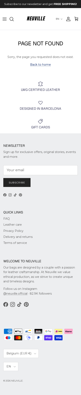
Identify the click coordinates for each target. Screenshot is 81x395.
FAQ (6, 218)
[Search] (13, 19)
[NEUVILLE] (36, 19)
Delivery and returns (18, 237)
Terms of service (15, 243)
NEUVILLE (17, 380)
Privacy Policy (13, 231)
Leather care (12, 224)
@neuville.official (15, 293)
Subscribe (17, 182)
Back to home (40, 64)
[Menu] (4, 19)
